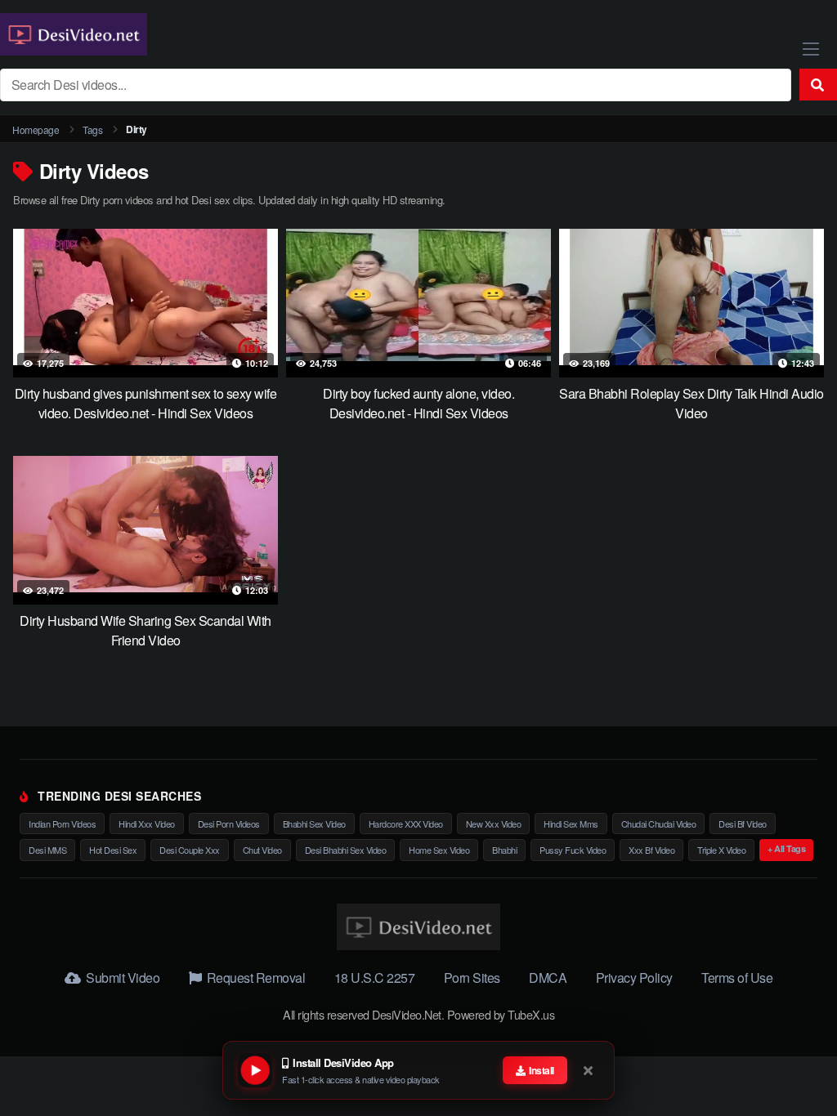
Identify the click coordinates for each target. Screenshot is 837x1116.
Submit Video (121, 977)
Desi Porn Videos (229, 823)
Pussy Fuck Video (572, 849)
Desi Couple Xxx (189, 849)
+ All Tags (786, 848)
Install (540, 1070)
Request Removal (254, 977)
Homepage (35, 129)
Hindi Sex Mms (571, 823)
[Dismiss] (589, 1070)
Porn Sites (472, 977)
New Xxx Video (493, 823)
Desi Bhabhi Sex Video (346, 849)
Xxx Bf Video (651, 849)
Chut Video (262, 849)
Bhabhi (504, 849)
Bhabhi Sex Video (314, 823)
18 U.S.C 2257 (374, 977)
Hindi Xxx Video (147, 823)
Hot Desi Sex (113, 849)
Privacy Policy (634, 977)
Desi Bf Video (742, 823)
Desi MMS (47, 849)
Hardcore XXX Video (406, 823)
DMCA (547, 977)
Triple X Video (721, 849)
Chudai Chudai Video (658, 823)
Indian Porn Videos (62, 823)
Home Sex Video (439, 849)
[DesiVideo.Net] (73, 34)
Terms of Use (736, 977)
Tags (92, 129)
